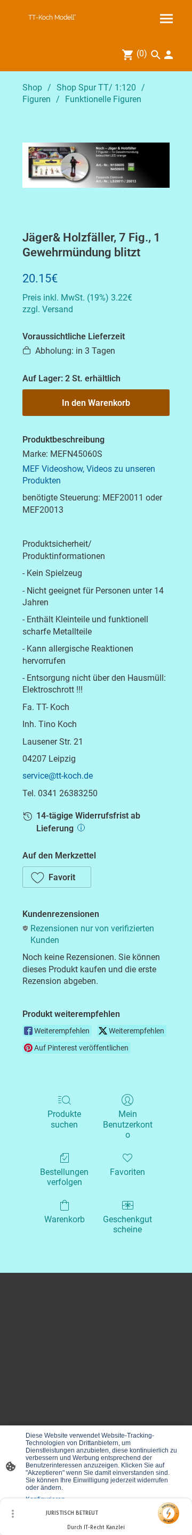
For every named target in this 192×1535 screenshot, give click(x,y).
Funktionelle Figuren (103, 99)
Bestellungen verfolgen (64, 1177)
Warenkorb (64, 1219)
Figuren (36, 99)
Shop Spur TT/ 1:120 (96, 87)
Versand (57, 309)
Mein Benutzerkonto (128, 1124)
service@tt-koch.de (57, 776)
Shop (32, 87)
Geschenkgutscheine (127, 1224)
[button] (56, 877)
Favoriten (127, 1172)
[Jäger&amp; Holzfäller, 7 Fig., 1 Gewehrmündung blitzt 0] (96, 165)
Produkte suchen (64, 1119)
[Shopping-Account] (168, 54)
